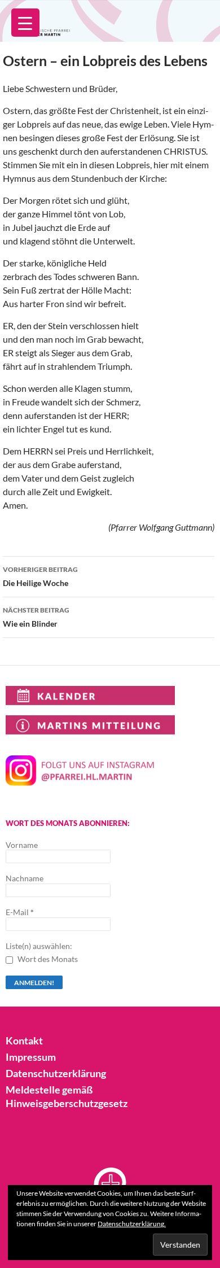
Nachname (24, 878)
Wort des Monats (47, 959)
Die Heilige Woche (40, 576)
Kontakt (24, 1040)
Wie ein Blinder (36, 617)
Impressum (31, 1057)
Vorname (22, 845)
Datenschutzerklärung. (132, 1223)
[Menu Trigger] (25, 22)
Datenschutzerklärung (56, 1073)
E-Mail (20, 912)
